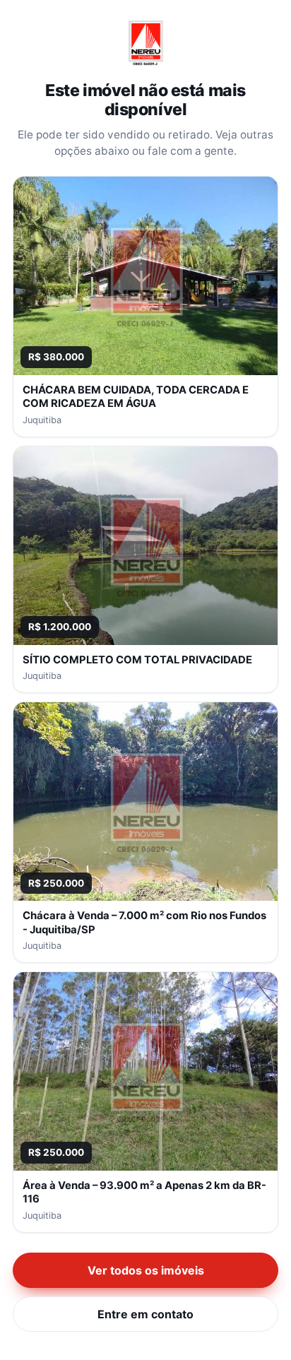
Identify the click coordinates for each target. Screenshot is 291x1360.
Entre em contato (145, 1314)
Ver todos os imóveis (146, 1270)
